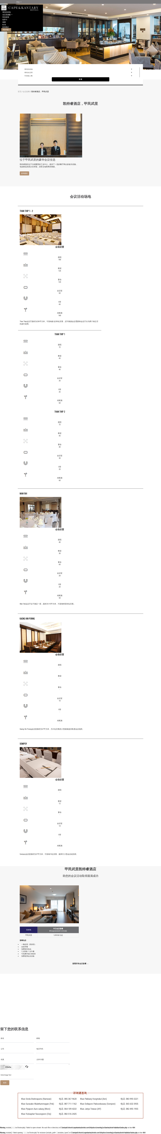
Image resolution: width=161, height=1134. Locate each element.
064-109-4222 (70, 1109)
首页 (19, 92)
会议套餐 (26, 92)
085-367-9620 (70, 1099)
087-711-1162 (70, 1104)
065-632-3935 (132, 1104)
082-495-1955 (132, 1109)
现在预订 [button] (6, 30)
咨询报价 (24, 173)
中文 (18, 2)
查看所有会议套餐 (80, 964)
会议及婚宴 (6, 15)
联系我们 (5, 27)
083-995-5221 (132, 1099)
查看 (80, 79)
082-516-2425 (70, 1114)
